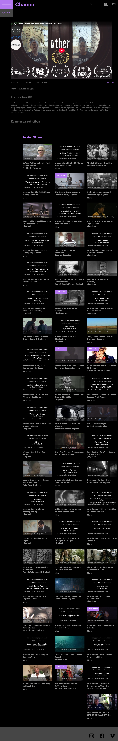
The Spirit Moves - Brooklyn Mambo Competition (102, 155)
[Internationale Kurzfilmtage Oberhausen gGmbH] (6, 4)
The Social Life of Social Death (33, 158)
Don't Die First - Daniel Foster (69, 589)
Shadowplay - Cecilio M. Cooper (69, 358)
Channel (25, 4)
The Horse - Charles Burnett (37, 329)
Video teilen (109, 82)
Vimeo (112, 735)
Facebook (102, 735)
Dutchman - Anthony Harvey (102, 472)
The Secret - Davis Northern (69, 184)
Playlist (6, 13)
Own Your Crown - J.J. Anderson (69, 444)
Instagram (91, 735)
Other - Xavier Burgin (102, 416)
